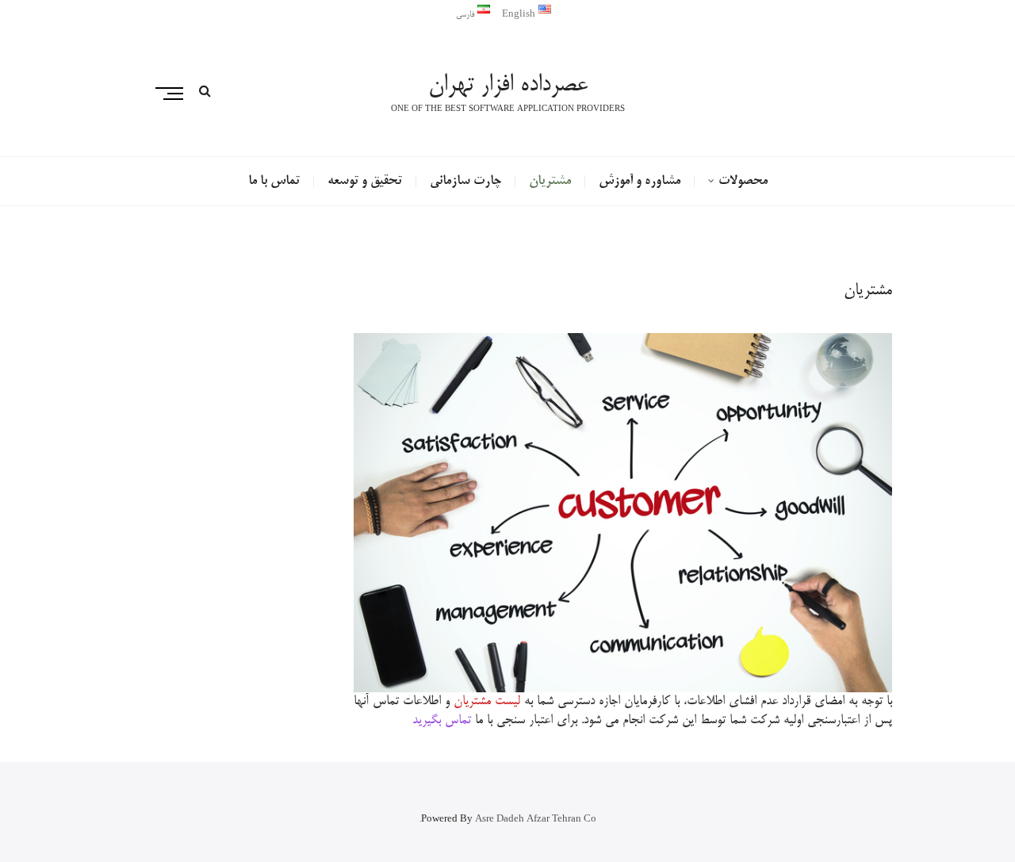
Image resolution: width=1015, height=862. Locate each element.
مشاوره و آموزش (639, 181)
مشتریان (550, 181)
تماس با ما (274, 181)
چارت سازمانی (465, 181)
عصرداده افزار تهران (508, 85)
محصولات (743, 181)
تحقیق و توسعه (364, 181)
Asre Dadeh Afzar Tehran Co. (507, 819)
